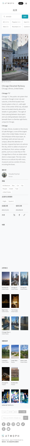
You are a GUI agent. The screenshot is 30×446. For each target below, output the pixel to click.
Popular (16, 22)
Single (4, 201)
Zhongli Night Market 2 (6, 383)
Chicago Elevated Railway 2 (15, 287)
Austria (13, 362)
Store (21, 3)
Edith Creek (23, 360)
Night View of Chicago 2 (6, 310)
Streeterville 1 (6, 287)
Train (16, 189)
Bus (13, 185)
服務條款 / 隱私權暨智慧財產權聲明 (10, 441)
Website (10, 176)
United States (18, 88)
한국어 (16, 412)
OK (26, 418)
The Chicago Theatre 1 (15, 310)
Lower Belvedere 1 (15, 360)
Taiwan (4, 384)
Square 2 (11, 201)
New (6, 27)
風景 (15, 10)
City (22, 185)
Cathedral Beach (6, 360)
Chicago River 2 (24, 287)
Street (11, 189)
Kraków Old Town (15, 383)
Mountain (16, 27)
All (6, 22)
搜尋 (25, 16)
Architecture (6, 185)
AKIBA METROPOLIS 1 (8, 405)
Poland (13, 384)
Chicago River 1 (6, 332)
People (5, 189)
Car (18, 185)
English (5, 412)
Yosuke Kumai (14, 174)
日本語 (10, 412)
